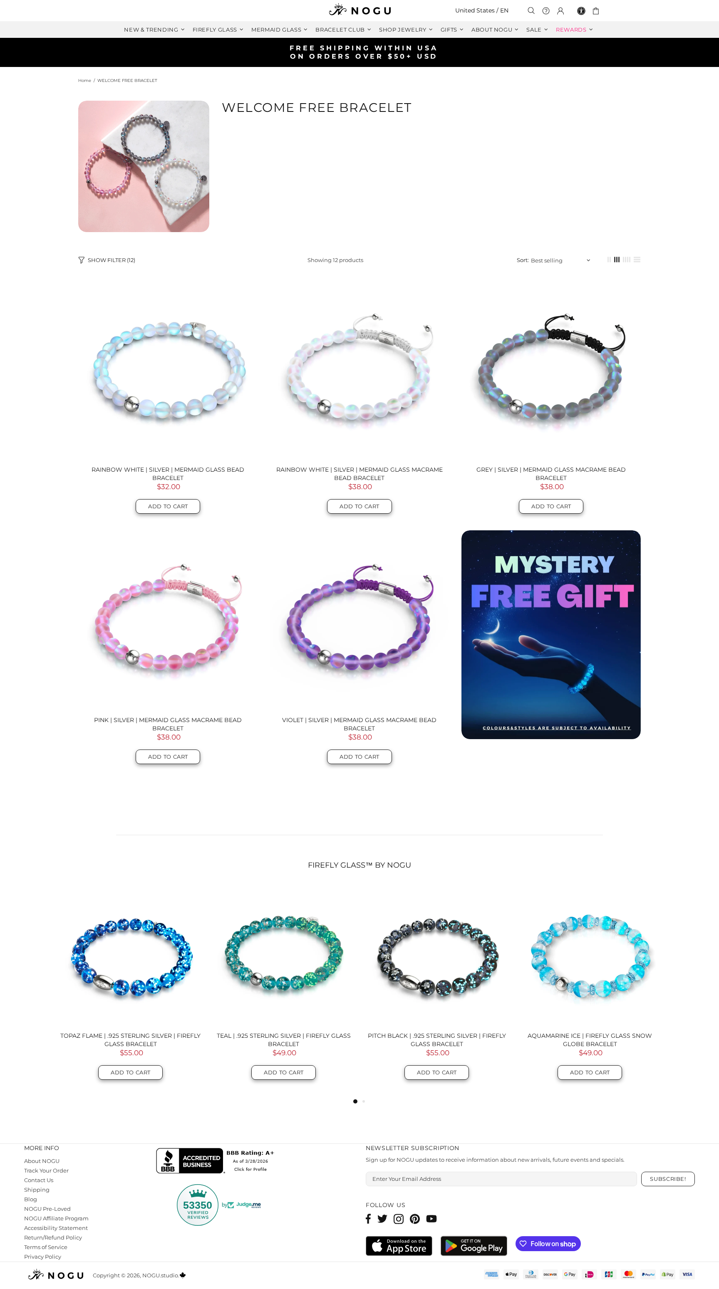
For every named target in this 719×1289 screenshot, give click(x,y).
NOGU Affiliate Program (56, 1218)
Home (84, 80)
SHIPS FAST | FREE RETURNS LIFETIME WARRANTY (363, 52)
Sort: (523, 260)
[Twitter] (382, 1219)
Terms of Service (46, 1247)
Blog (30, 1199)
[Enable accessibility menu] (581, 11)
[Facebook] (368, 1219)
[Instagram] (399, 1219)
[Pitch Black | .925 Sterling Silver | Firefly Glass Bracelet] (437, 955)
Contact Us (39, 1180)
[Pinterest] (415, 1219)
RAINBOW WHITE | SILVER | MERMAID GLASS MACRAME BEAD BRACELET (359, 474)
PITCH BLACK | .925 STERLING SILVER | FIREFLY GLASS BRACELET (436, 1040)
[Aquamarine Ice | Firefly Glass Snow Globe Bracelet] (590, 955)
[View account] (560, 11)
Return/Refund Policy (52, 1237)
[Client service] (546, 11)
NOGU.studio (359, 10)
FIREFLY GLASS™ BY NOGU (359, 865)
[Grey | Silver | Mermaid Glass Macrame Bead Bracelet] (551, 369)
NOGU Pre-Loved (48, 1208)
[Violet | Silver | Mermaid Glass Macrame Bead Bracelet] (359, 620)
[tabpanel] (130, 990)
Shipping (36, 1189)
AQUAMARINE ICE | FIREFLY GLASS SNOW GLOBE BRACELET (590, 1040)
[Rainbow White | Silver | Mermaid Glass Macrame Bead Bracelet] (359, 369)
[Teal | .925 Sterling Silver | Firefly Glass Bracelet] (283, 955)
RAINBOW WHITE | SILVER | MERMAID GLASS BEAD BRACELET (167, 474)
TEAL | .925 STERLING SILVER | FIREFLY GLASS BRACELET (283, 1040)
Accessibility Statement (56, 1228)
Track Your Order (47, 1170)
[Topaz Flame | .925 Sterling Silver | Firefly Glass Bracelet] (130, 955)
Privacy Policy (42, 1256)
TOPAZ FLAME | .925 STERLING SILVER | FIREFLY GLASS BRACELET (130, 1040)
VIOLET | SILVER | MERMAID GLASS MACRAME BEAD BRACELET (359, 724)
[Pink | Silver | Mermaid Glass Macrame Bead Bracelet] (168, 620)
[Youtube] (431, 1219)
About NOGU (42, 1161)
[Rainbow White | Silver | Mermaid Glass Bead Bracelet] (168, 369)
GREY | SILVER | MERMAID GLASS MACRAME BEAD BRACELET (551, 474)
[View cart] (597, 11)
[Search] (531, 10)
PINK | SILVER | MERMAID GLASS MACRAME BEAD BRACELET (168, 724)
